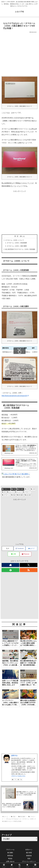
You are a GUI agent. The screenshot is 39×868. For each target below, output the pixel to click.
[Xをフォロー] (28, 565)
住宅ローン (28, 849)
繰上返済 (28, 495)
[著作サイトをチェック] (10, 565)
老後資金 (29, 855)
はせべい (14, 755)
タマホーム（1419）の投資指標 (17, 243)
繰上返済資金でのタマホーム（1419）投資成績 (20, 249)
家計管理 (29, 852)
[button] (35, 487)
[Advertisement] (19, 54)
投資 (14, 495)
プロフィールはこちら (18, 776)
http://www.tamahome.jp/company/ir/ (14, 396)
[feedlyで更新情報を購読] (10, 570)
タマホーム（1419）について (14, 240)
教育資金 (10, 855)
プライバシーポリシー (29, 861)
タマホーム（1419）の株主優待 (17, 246)
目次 (16, 236)
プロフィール (10, 849)
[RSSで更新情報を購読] (28, 570)
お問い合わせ (10, 861)
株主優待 (20, 495)
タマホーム (7, 495)
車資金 (10, 858)
